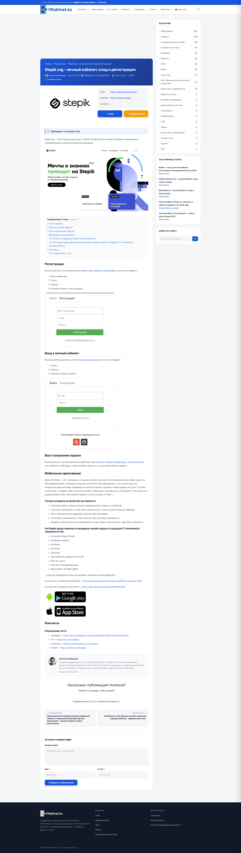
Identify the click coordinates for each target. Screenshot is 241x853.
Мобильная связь (169, 94)
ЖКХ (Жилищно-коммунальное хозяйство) (175, 81)
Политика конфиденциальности (165, 825)
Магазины (165, 9)
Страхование (167, 111)
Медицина (165, 53)
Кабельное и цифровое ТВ (173, 89)
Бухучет (164, 143)
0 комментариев (54, 79)
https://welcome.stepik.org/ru (123, 92)
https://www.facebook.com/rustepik (81, 644)
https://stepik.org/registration (102, 270)
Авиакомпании (167, 116)
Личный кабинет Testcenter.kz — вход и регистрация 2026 (177, 214)
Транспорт (139, 9)
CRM (163, 121)
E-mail (101, 769)
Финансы (82, 9)
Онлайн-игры (167, 138)
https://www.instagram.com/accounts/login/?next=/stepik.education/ (96, 635)
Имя (47, 769)
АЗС (163, 149)
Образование (97, 9)
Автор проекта (157, 820)
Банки (163, 69)
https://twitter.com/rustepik (73, 648)
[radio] (87, 696)
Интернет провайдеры (171, 100)
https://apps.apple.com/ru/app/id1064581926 (103, 587)
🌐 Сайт (110, 114)
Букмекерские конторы (171, 105)
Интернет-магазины (170, 47)
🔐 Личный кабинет (135, 114)
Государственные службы (173, 42)
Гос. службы (112, 9)
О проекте (155, 815)
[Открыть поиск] (198, 9)
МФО (163, 64)
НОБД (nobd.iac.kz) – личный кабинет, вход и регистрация (178, 180)
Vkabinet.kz (52, 848)
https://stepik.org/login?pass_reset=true (118, 462)
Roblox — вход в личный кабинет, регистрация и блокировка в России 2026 (178, 168)
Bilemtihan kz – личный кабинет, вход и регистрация (176, 191)
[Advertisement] (96, 38)
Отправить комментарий (61, 782)
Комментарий (52, 745)
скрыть (74, 219)
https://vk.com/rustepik (68, 639)
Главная (48, 64)
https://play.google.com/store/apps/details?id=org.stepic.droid (112, 581)
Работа (164, 127)
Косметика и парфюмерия (173, 132)
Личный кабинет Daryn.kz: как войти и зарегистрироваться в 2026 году (176, 203)
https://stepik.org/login (121, 98)
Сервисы (125, 9)
